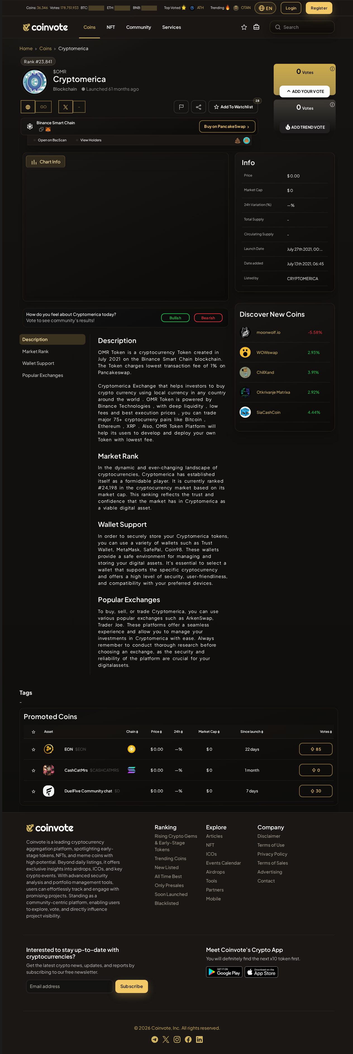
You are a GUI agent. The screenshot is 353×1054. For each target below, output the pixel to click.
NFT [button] (111, 27)
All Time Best (168, 876)
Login (291, 7)
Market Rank (35, 351)
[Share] (198, 106)
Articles (214, 836)
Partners (215, 890)
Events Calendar (223, 863)
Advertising (269, 872)
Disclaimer (268, 836)
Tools (211, 881)
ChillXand (265, 372)
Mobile (213, 899)
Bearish (208, 317)
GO (43, 106)
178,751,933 (69, 8)
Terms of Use (271, 845)
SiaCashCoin (268, 412)
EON (69, 749)
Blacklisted (167, 903)
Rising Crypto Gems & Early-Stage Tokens (176, 842)
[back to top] (341, 1041)
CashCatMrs (76, 770)
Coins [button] (90, 27)
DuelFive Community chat (88, 790)
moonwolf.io (268, 332)
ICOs (211, 854)
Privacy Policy (272, 854)
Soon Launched (171, 894)
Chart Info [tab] (50, 162)
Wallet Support (38, 363)
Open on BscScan (52, 140)
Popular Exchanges (42, 375)
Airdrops (215, 872)
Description (34, 339)
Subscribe (131, 986)
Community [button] (138, 27)
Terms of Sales (272, 863)
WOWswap (267, 352)
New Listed (167, 867)
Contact (266, 881)
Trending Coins (170, 858)
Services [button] (171, 27)
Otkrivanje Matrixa (273, 392)
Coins (45, 48)
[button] (256, 27)
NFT (210, 845)
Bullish (175, 317)
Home (26, 48)
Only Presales (169, 885)
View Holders (90, 140)
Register (319, 7)
